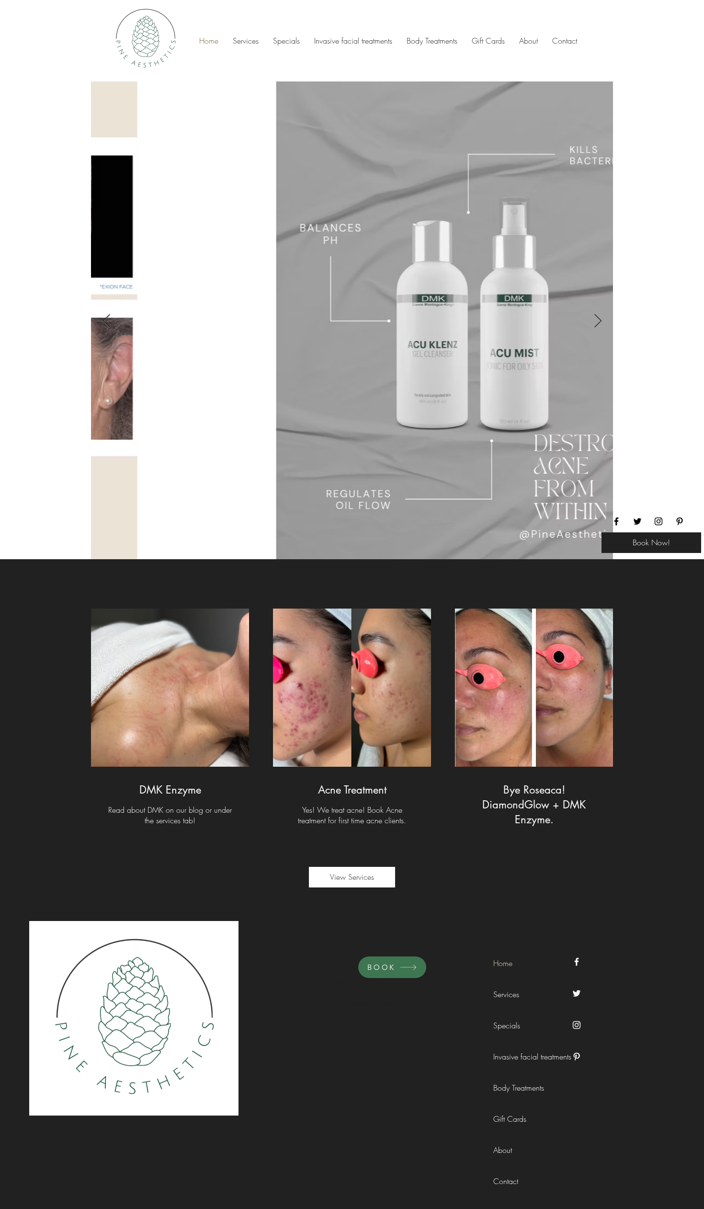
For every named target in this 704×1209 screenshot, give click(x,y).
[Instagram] (658, 521)
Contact (505, 1181)
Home (502, 963)
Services (506, 994)
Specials (506, 1025)
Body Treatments (514, 1087)
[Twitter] (637, 521)
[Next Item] (597, 321)
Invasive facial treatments (514, 1056)
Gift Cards (509, 1119)
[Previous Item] (106, 321)
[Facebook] (616, 521)
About (502, 1150)
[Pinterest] (679, 521)
